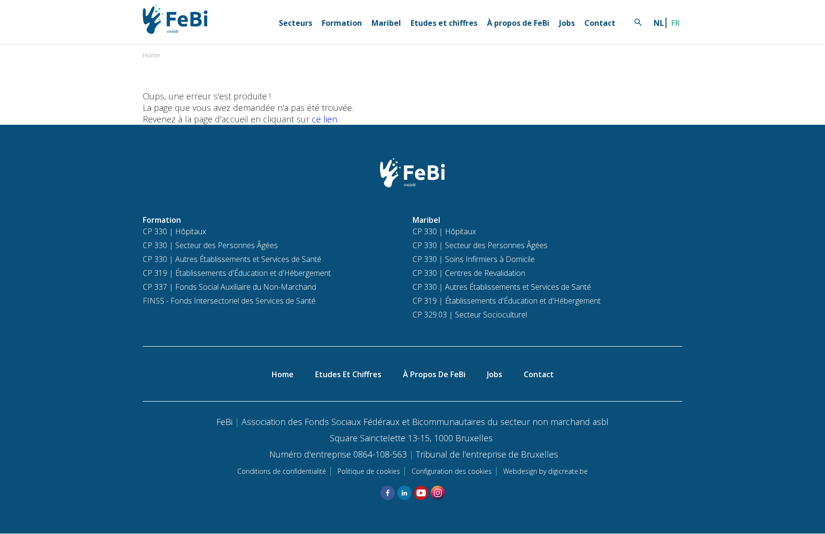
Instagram (438, 493)
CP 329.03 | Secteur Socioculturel (469, 314)
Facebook (388, 493)
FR (675, 23)
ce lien (324, 119)
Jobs (567, 23)
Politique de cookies (369, 471)
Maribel (386, 23)
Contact (599, 23)
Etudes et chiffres (444, 23)
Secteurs (295, 23)
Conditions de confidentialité (281, 471)
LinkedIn (404, 493)
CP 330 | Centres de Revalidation (468, 273)
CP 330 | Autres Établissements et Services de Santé (232, 259)
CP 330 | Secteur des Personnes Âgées (210, 245)
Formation (342, 23)
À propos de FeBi (518, 23)
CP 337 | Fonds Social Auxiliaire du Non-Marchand (229, 287)
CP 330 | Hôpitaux (174, 231)
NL (659, 23)
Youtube (421, 493)
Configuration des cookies (452, 471)
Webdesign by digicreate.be (545, 471)
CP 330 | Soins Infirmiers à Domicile (473, 259)
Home (151, 55)
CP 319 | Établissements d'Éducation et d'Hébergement (237, 273)
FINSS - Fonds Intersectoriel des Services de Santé (229, 300)
